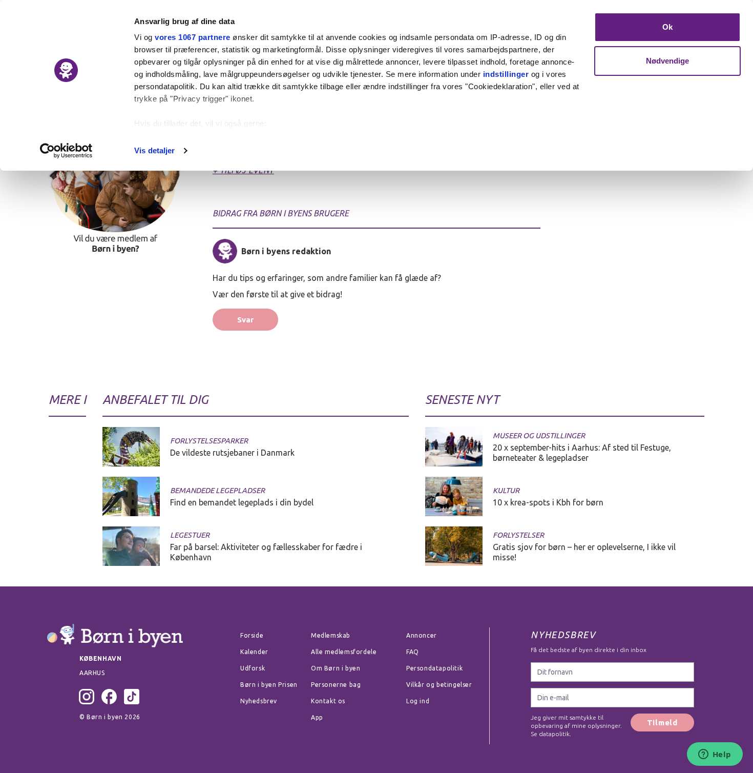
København (100, 658)
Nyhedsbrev (258, 701)
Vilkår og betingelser (439, 684)
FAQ (412, 651)
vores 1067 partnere (193, 37)
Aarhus (92, 672)
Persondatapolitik (434, 668)
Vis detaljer (154, 150)
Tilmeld (662, 722)
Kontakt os (328, 701)
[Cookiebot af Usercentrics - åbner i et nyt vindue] (66, 150)
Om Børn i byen (335, 668)
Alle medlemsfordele (343, 651)
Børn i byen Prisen (269, 684)
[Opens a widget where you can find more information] (714, 755)
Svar (245, 319)
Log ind (417, 701)
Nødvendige (667, 60)
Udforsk (252, 668)
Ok (667, 27)
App (317, 717)
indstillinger (506, 74)
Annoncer (421, 635)
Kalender (254, 651)
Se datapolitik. (551, 733)
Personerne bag (336, 684)
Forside (251, 635)
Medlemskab (330, 635)
